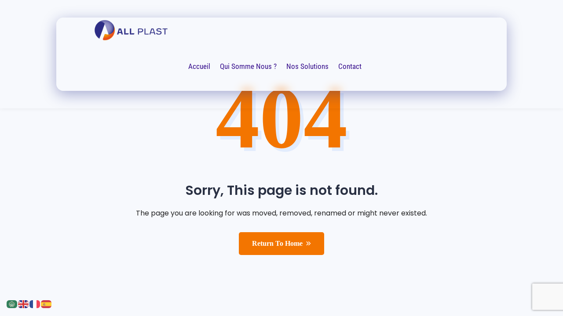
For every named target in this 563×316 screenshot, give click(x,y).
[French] (35, 303)
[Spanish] (46, 303)
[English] (23, 303)
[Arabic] (12, 303)
